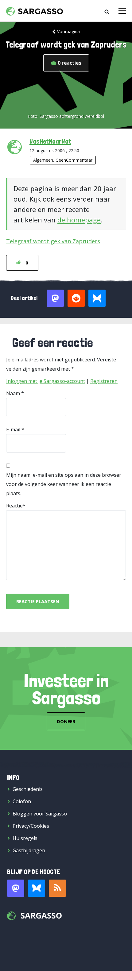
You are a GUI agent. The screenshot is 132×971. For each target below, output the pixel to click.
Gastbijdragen (29, 850)
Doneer (66, 721)
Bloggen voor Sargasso (40, 813)
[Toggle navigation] (122, 11)
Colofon (22, 801)
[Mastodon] (15, 888)
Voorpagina (68, 31)
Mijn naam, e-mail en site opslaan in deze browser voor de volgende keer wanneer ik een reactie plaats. (63, 484)
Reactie (14, 505)
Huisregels (25, 838)
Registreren (104, 381)
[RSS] (57, 888)
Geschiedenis (28, 789)
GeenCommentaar (74, 160)
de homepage (79, 219)
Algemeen (43, 160)
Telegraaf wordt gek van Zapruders (53, 241)
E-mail (13, 429)
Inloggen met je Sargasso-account (45, 381)
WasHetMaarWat (50, 141)
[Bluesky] (36, 888)
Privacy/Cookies (31, 826)
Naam (13, 393)
